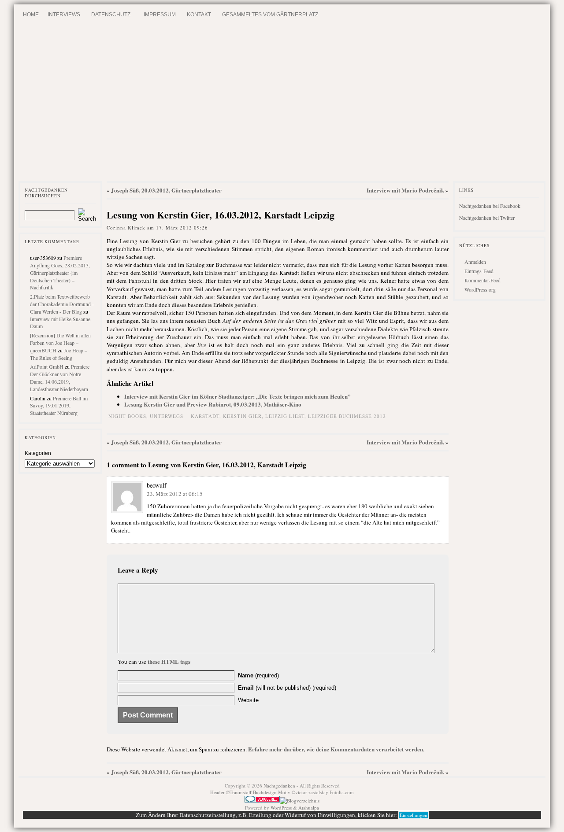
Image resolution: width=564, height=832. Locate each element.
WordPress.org (480, 289)
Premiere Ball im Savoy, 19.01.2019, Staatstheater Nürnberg (59, 406)
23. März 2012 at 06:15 (175, 494)
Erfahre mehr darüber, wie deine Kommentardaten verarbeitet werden (335, 749)
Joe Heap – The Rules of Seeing (58, 354)
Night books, (129, 416)
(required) (258, 675)
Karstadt (205, 416)
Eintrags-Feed (479, 270)
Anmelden (475, 261)
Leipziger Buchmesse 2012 (347, 416)
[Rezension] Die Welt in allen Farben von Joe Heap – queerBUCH (60, 343)
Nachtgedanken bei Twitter (487, 217)
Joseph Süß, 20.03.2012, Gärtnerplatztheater (166, 190)
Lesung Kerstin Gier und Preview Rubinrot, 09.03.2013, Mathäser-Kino (212, 404)
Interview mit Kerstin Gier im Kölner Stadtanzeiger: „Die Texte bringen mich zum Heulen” (237, 396)
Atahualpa (308, 807)
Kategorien (38, 453)
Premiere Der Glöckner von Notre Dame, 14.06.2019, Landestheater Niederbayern (59, 377)
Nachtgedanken (279, 785)
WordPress (281, 807)
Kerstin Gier (242, 416)
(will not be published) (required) (287, 687)
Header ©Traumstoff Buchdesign (244, 792)
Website (248, 700)
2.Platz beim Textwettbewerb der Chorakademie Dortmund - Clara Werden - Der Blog (62, 304)
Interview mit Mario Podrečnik (405, 190)
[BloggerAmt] (299, 800)
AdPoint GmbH (46, 366)
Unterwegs (166, 416)
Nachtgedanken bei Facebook (489, 205)
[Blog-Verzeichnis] (262, 800)
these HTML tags (169, 661)
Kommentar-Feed (482, 280)
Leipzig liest (284, 416)
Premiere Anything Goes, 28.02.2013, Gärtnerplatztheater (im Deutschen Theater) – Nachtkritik (60, 272)
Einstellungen (413, 815)
